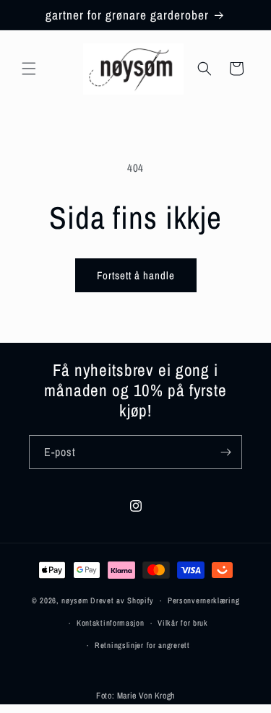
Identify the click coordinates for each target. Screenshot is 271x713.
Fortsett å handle (136, 275)
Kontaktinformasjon (111, 623)
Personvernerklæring (203, 600)
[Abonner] (225, 452)
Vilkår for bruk (183, 623)
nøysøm (74, 600)
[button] (29, 68)
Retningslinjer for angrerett (142, 645)
